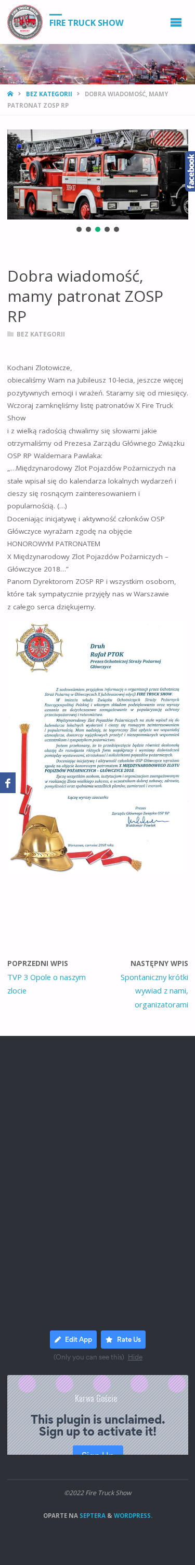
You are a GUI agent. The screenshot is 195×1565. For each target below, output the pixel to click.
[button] (79, 229)
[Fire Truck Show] (25, 21)
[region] (97, 181)
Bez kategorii (49, 94)
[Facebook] (8, 782)
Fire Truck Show (86, 22)
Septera (92, 1515)
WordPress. (133, 1515)
